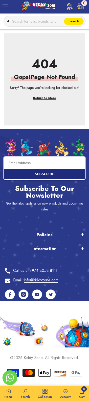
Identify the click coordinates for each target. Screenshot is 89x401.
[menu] (5, 6)
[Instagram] (23, 294)
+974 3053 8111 (43, 270)
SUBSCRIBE (44, 174)
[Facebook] (10, 294)
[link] (25, 393)
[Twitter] (51, 294)
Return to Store (44, 98)
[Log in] (69, 6)
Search (73, 21)
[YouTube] (37, 294)
